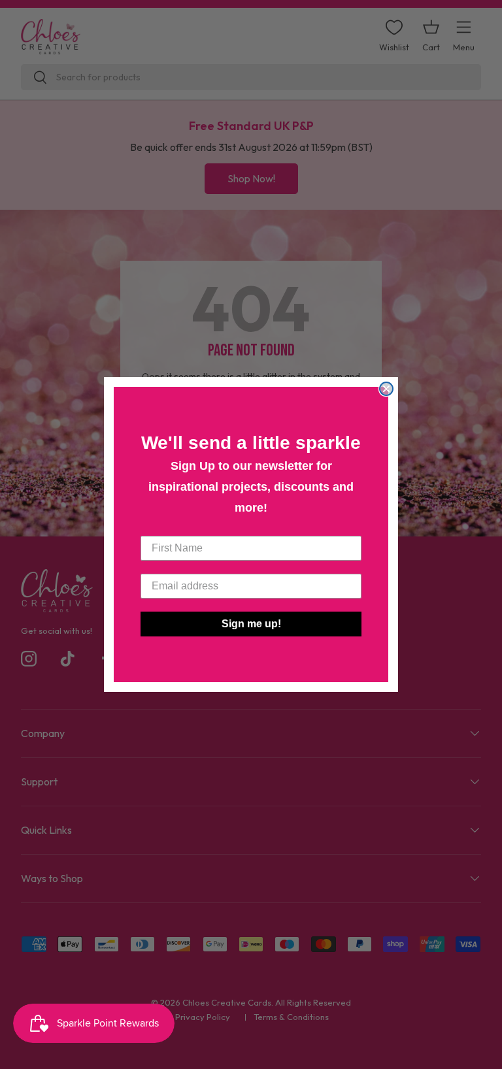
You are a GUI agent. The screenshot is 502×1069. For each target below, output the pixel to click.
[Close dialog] (386, 388)
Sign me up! (251, 623)
